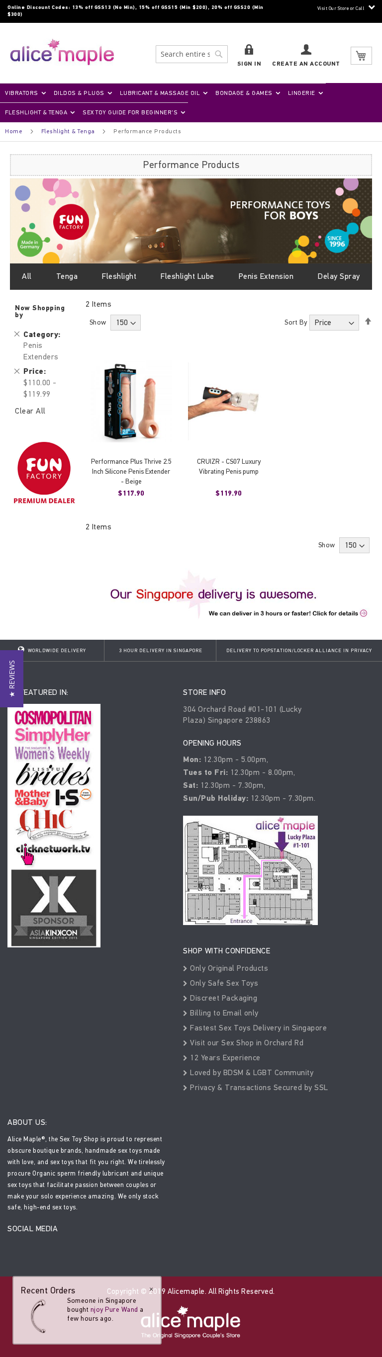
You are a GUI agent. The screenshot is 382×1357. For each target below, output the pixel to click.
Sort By (296, 322)
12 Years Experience (224, 1057)
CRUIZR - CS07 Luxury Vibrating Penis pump (229, 466)
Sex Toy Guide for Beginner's (130, 112)
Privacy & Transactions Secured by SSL (258, 1087)
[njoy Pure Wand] (41, 1316)
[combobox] (192, 54)
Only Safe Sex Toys (223, 983)
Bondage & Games (244, 92)
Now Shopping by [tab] (40, 311)
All (27, 276)
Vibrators (21, 92)
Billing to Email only (223, 1013)
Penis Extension (266, 276)
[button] (11, 678)
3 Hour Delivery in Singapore (160, 651)
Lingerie (301, 92)
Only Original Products (228, 968)
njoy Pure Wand (114, 1309)
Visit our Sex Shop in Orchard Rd (245, 1042)
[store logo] (62, 52)
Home (13, 131)
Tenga (67, 276)
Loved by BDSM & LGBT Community (250, 1072)
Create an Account (306, 64)
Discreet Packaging (222, 998)
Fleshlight (119, 276)
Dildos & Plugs (79, 92)
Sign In (249, 64)
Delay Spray (339, 276)
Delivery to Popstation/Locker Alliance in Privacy (299, 651)
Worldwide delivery (56, 651)
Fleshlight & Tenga (36, 112)
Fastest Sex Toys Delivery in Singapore (257, 1027)
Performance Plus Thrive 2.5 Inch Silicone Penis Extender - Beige (131, 471)
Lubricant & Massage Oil (160, 92)
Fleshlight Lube (187, 276)
